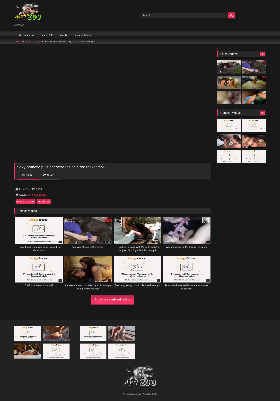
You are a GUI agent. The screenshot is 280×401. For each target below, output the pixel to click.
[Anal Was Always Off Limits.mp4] (254, 67)
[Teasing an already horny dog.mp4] (229, 156)
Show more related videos (113, 299)
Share (50, 175)
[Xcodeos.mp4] (229, 97)
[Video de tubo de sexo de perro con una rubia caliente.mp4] (229, 125)
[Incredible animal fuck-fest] (229, 141)
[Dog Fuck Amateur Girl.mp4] (27, 351)
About (28, 175)
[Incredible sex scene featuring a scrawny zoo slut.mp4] (27, 333)
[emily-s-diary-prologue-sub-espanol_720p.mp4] (56, 333)
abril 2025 (45, 201)
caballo (64, 35)
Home (19, 41)
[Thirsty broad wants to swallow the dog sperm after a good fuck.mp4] (254, 125)
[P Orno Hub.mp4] (121, 351)
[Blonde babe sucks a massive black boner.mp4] (93, 351)
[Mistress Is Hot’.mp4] (254, 82)
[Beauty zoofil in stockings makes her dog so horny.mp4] (121, 333)
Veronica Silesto (83, 35)
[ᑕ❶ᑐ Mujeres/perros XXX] (27, 13)
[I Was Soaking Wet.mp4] (254, 97)
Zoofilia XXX (47, 35)
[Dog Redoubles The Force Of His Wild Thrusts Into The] (254, 141)
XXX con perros (26, 35)
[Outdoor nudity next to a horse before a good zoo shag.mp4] (254, 156)
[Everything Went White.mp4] (229, 67)
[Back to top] (270, 391)
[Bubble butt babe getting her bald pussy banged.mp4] (56, 351)
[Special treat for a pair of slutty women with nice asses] (93, 333)
